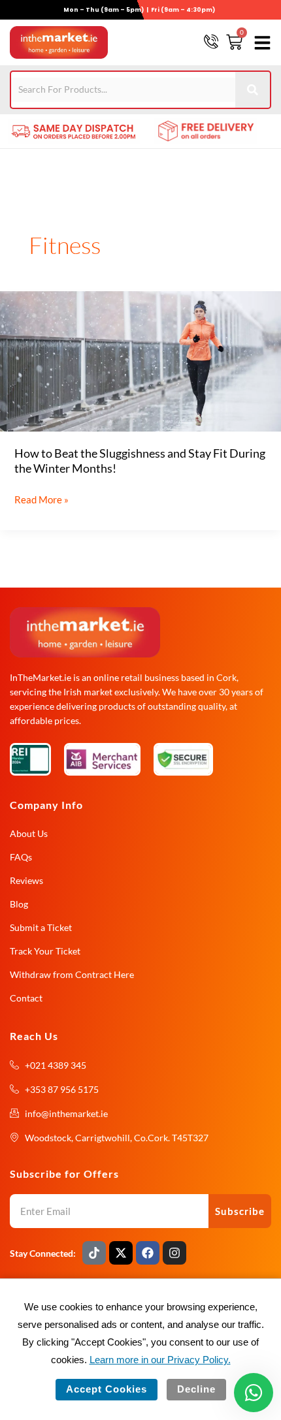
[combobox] (123, 90)
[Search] (253, 90)
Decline (196, 1389)
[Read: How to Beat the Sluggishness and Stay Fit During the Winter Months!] (140, 360)
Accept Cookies (106, 1389)
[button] (260, 42)
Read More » (41, 498)
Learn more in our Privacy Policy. (160, 1360)
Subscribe (240, 1211)
